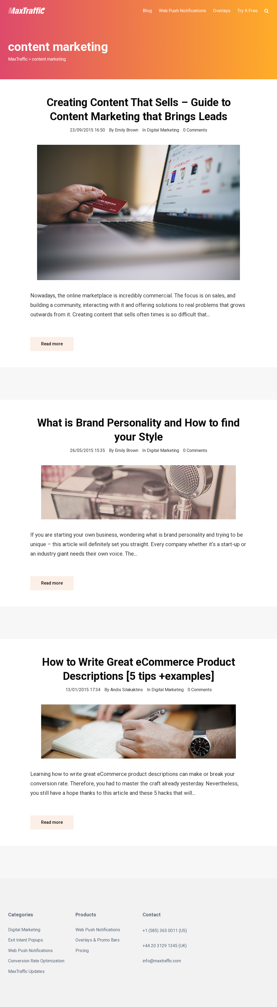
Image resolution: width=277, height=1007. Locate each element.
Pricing (82, 950)
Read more (52, 343)
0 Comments (195, 130)
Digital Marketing (163, 130)
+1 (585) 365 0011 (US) (165, 930)
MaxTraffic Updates (26, 971)
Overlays (221, 10)
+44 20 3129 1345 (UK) (165, 945)
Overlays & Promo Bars (97, 940)
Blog (147, 10)
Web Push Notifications (182, 10)
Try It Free (247, 10)
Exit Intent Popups (25, 940)
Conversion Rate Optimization (36, 960)
